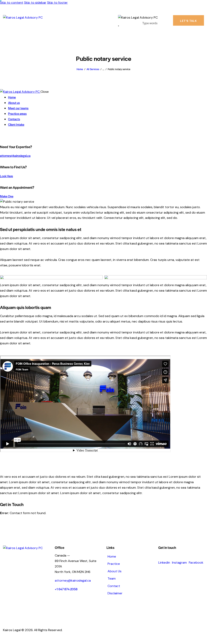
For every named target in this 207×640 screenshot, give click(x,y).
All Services (93, 69)
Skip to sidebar (35, 2)
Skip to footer (57, 2)
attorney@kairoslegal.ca (15, 155)
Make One (6, 196)
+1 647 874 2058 (66, 589)
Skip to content (11, 2)
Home (80, 69)
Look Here (6, 176)
